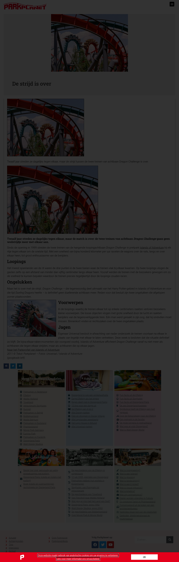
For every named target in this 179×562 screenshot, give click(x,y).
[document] (89, 281)
